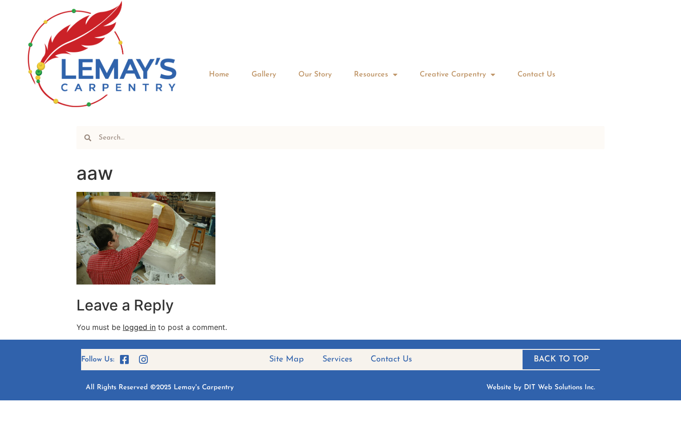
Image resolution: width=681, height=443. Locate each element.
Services (337, 359)
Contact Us (536, 74)
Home (219, 74)
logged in (139, 327)
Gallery (264, 74)
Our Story (315, 74)
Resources (371, 74)
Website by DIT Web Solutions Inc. (540, 387)
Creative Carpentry (453, 74)
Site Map (286, 359)
